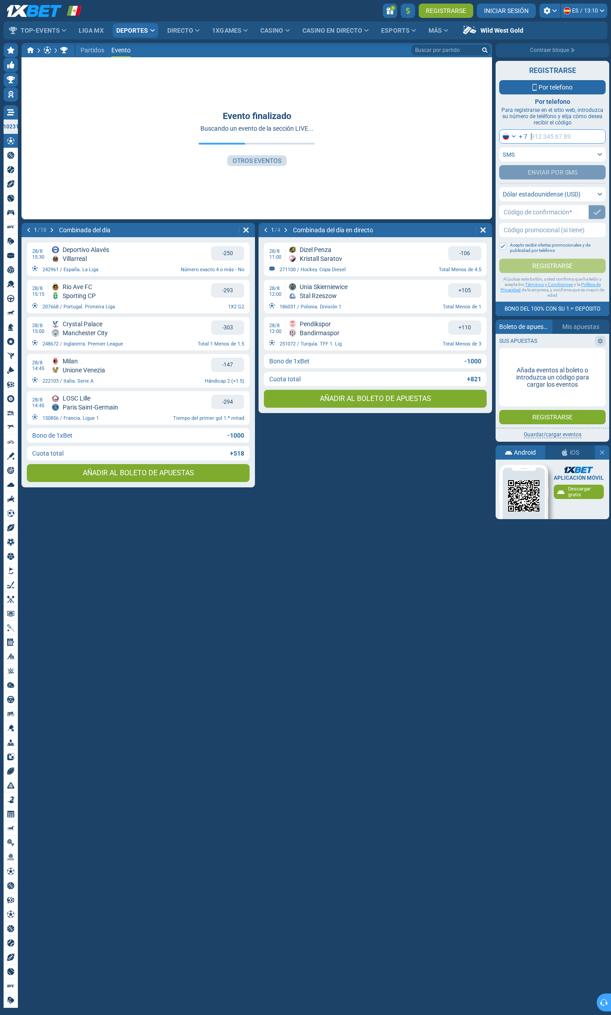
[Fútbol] (47, 50)
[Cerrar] (602, 452)
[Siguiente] (51, 230)
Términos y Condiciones (549, 284)
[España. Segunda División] (64, 50)
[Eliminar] (246, 230)
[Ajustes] (549, 11)
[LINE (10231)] (30, 50)
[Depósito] (408, 11)
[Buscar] (484, 50)
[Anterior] (28, 230)
